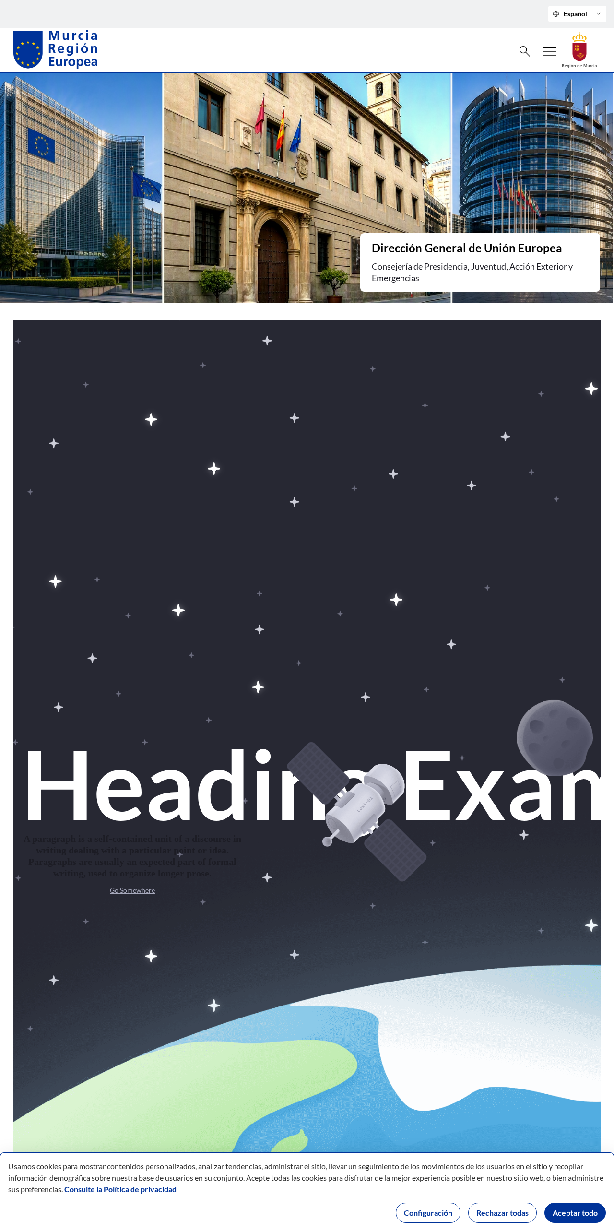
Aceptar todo (575, 1212)
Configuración (428, 1212)
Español (577, 14)
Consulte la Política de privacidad (120, 1189)
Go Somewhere (132, 890)
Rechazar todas (502, 1212)
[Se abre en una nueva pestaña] (579, 49)
